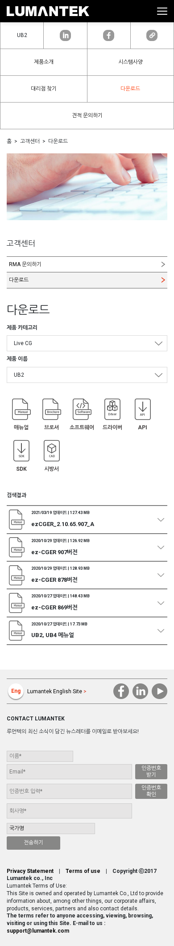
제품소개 (44, 62)
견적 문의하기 (87, 115)
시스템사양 (130, 62)
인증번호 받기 (151, 771)
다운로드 (130, 89)
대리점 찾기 (44, 89)
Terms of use (83, 871)
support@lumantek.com (38, 931)
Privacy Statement (30, 871)
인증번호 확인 (151, 791)
